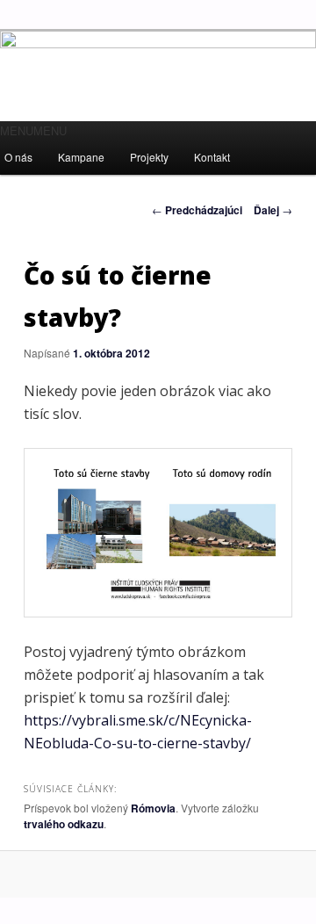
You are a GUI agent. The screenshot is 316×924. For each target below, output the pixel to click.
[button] (33, 130)
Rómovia (153, 808)
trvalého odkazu (64, 824)
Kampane (81, 156)
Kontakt (212, 156)
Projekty (149, 156)
